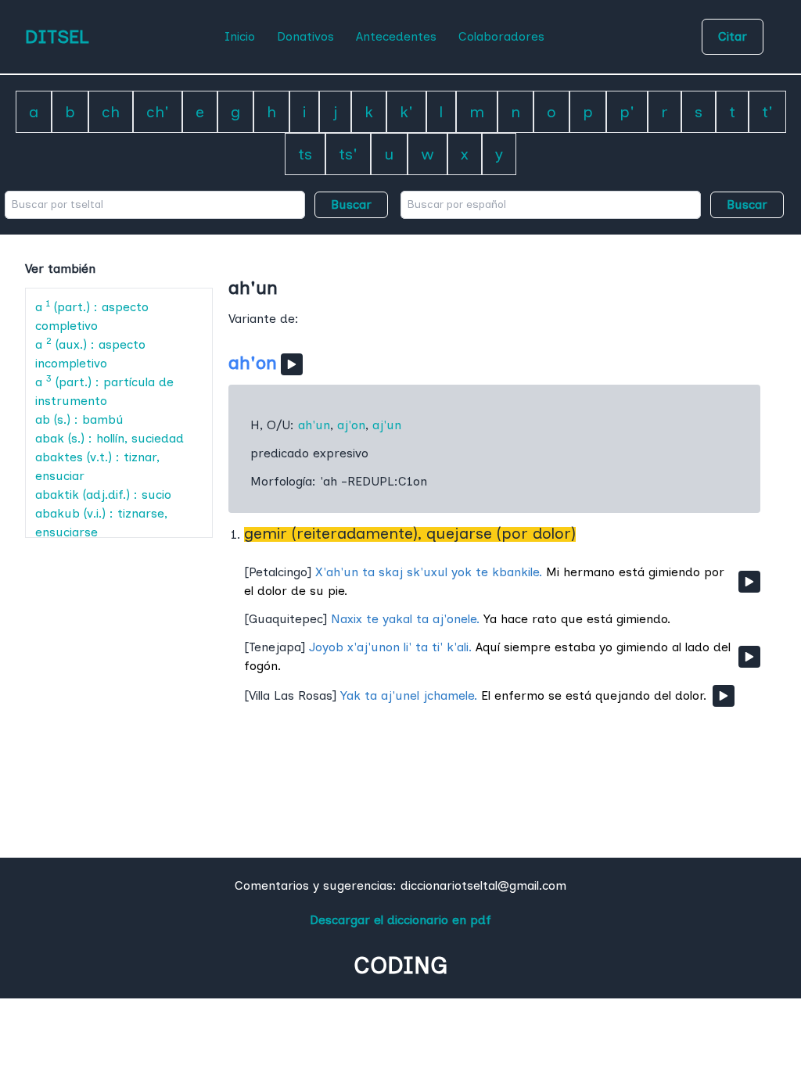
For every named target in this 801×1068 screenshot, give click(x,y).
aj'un (386, 425)
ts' (348, 154)
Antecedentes (396, 36)
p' (627, 111)
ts (305, 154)
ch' (157, 111)
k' (406, 111)
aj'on (351, 425)
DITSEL (57, 36)
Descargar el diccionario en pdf (400, 919)
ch (111, 111)
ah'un (314, 425)
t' (767, 111)
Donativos (305, 36)
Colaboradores (501, 36)
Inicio (239, 36)
